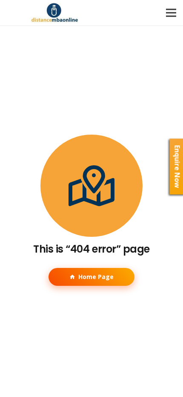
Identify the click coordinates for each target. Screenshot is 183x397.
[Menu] (171, 12)
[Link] (55, 12)
